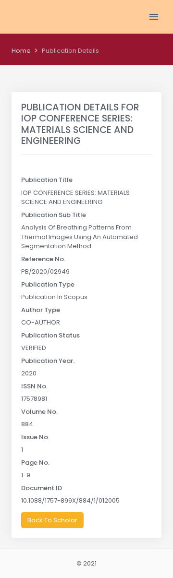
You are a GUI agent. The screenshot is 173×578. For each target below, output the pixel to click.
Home (21, 50)
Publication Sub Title (53, 214)
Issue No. (35, 437)
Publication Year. (47, 360)
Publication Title (47, 179)
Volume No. (39, 411)
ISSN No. (34, 386)
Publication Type (47, 284)
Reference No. (43, 259)
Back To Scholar (52, 520)
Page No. (35, 462)
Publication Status (50, 335)
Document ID (41, 488)
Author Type (40, 309)
